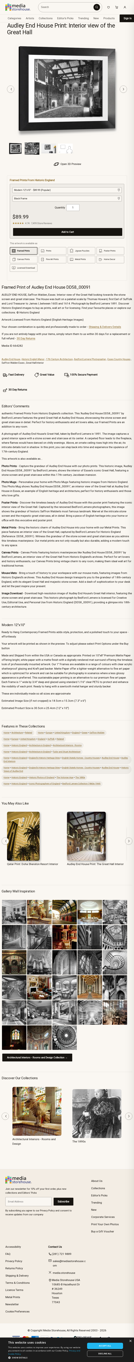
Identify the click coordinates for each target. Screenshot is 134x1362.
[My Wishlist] (108, 7)
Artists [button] (30, 18)
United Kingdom (62, 732)
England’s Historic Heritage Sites (44, 758)
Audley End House (11, 359)
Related (28, 732)
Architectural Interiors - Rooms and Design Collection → (37, 1057)
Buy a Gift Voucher (102, 1231)
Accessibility (13, 1246)
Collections (46, 18)
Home (6, 732)
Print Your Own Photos (105, 1224)
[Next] (123, 89)
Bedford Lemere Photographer (90, 359)
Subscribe (63, 1201)
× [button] (130, 1341)
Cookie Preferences (17, 1311)
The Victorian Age (65, 777)
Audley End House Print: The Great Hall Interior (95, 864)
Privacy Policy (13, 1261)
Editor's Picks (65, 18)
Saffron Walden (97, 732)
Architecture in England (40, 745)
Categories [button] (14, 18)
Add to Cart (67, 231)
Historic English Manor (33, 359)
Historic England (19, 745)
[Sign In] (125, 7)
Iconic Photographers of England (44, 783)
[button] (46, 1358)
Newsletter (12, 1304)
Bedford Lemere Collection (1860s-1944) (81, 783)
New (96, 18)
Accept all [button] (105, 1345)
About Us (96, 1181)
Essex (84, 732)
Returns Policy (14, 1268)
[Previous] (10, 89)
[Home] (20, 7)
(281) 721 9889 (61, 1254)
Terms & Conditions (17, 1282)
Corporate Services (103, 1217)
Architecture (17, 732)
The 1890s (80, 777)
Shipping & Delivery (17, 1275)
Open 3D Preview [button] (70, 164)
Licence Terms (14, 1290)
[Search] (96, 7)
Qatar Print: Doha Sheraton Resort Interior (32, 864)
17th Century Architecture (59, 359)
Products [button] (109, 18)
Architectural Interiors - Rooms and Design (34, 1141)
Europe (49, 732)
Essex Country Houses (119, 359)
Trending (83, 18)
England (76, 732)
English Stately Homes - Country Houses (81, 758)
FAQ (7, 1254)
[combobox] (66, 7)
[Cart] (116, 7)
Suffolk (51, 739)
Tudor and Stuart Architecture (66, 751)
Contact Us (55, 1246)
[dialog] (67, 1350)
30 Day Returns (26, 338)
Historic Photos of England (41, 777)
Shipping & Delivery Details (105, 326)
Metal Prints (12, 1297)
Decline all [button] (105, 1353)
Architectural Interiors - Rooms (67, 745)
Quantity (60, 207)
